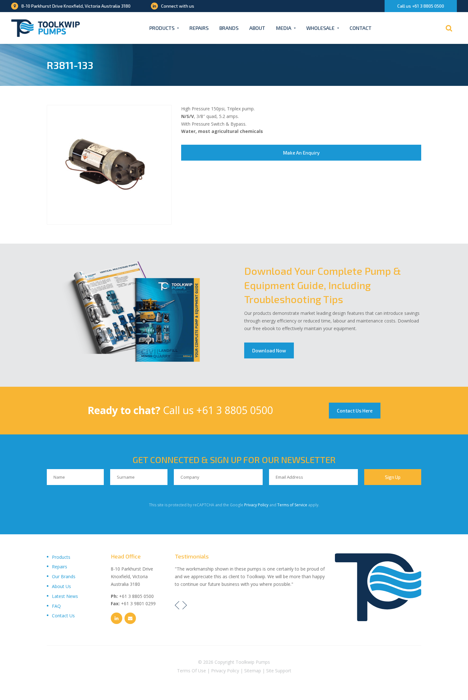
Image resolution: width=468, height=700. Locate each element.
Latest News (65, 596)
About (257, 28)
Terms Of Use (191, 671)
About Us (61, 586)
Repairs (199, 28)
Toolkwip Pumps (253, 662)
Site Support (278, 671)
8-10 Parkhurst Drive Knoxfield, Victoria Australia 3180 (76, 6)
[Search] (449, 27)
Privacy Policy (256, 505)
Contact (361, 28)
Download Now (269, 350)
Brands (228, 28)
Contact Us (63, 616)
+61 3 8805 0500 (234, 410)
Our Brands (63, 576)
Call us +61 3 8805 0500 (420, 6)
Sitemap (252, 671)
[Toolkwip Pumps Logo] (45, 28)
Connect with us (177, 6)
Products (161, 28)
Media (283, 28)
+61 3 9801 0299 (138, 603)
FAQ (56, 606)
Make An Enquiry (301, 153)
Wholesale (320, 28)
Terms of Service (292, 505)
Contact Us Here (354, 410)
